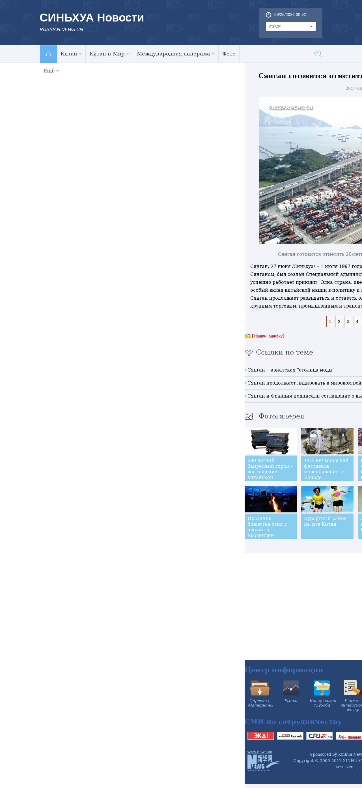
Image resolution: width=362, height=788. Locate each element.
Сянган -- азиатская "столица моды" (291, 370)
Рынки (291, 700)
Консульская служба (323, 702)
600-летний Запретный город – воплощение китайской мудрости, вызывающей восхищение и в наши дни (270, 480)
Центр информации (284, 670)
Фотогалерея (281, 416)
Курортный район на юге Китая (325, 521)
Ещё (49, 71)
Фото (229, 54)
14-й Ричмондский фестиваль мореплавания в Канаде (326, 469)
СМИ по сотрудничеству (293, 722)
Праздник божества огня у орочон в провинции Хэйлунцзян (267, 530)
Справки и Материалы (260, 702)
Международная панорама (173, 54)
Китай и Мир (107, 54)
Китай (69, 54)
